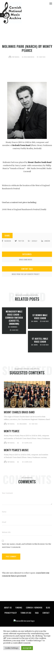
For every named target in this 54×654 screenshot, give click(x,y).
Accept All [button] (27, 648)
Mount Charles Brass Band (19, 412)
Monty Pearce (11, 431)
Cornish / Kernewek (34, 607)
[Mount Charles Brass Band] (27, 394)
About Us (8, 607)
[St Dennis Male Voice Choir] (40, 318)
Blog (48, 607)
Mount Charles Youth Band (39, 162)
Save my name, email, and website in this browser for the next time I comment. (26, 545)
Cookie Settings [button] (11, 648)
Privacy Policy (10, 612)
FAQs (37, 612)
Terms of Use (25, 612)
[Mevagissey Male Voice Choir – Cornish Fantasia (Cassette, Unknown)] (14, 320)
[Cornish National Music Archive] (12, 12)
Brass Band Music (29, 57)
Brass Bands (23, 424)
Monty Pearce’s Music (16, 450)
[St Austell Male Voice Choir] (40, 341)
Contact (46, 612)
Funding (18, 607)
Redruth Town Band (21, 145)
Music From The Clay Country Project (26, 274)
